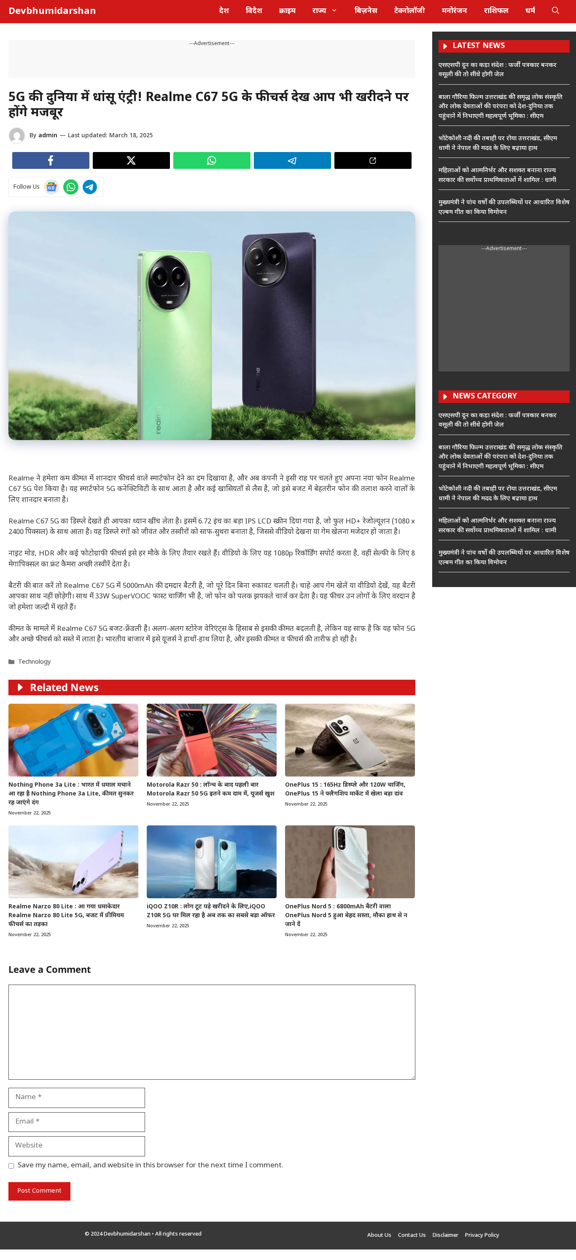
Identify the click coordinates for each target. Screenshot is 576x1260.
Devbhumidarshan (52, 11)
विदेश (254, 11)
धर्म (530, 11)
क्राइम (287, 11)
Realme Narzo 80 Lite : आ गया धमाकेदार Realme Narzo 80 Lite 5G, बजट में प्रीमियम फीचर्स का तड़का (66, 916)
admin (47, 136)
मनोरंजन (454, 11)
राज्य (319, 11)
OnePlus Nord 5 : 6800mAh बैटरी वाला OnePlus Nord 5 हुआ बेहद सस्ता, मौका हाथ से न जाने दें (346, 916)
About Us (379, 1235)
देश (224, 11)
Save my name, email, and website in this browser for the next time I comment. (150, 1165)
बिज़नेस (366, 11)
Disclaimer (445, 1235)
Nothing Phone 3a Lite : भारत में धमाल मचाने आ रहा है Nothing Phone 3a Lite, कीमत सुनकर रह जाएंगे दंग (71, 794)
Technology (34, 662)
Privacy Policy (482, 1235)
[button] (556, 11)
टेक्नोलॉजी (409, 11)
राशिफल (496, 11)
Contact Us (412, 1235)
